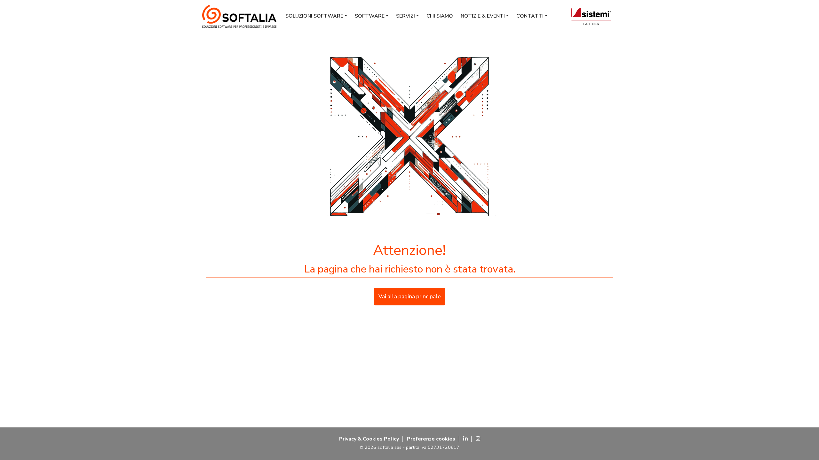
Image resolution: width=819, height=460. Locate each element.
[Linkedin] (465, 438)
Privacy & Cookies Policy (369, 438)
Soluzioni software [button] (314, 15)
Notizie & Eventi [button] (483, 15)
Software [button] (370, 15)
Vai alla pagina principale (409, 296)
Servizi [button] (405, 15)
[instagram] (478, 438)
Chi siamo (439, 15)
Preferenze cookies (431, 438)
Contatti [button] (530, 15)
